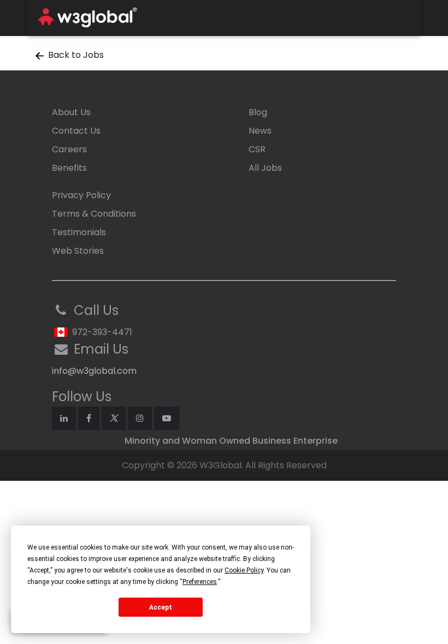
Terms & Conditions (94, 213)
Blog (258, 112)
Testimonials (79, 232)
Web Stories (78, 251)
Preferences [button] (199, 582)
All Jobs (265, 168)
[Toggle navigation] (397, 18)
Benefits (69, 168)
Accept (160, 607)
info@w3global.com (94, 371)
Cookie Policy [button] (244, 570)
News (260, 130)
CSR (257, 149)
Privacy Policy (81, 195)
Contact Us (76, 130)
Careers (69, 149)
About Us (71, 112)
